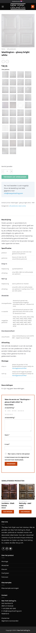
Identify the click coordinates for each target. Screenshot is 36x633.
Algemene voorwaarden (10, 621)
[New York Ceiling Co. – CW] (18, 6)
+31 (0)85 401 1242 (9, 608)
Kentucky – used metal (25, 504)
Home (3, 49)
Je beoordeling (10, 417)
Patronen (5, 577)
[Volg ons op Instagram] (7, 548)
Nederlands (16, 1)
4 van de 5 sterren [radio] (20, 411)
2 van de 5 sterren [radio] (9, 411)
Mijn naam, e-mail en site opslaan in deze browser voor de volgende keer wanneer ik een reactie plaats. (17, 457)
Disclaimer (5, 618)
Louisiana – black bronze (8, 504)
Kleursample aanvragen (10, 588)
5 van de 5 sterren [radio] (8, 414)
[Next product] (3, 61)
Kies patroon (5, 69)
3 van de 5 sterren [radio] (13, 411)
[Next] (34, 500)
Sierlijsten (5, 573)
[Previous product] (7, 61)
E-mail (7, 444)
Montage (5, 561)
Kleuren (4, 569)
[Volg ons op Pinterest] (10, 548)
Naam (7, 435)
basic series (22, 206)
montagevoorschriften (19, 368)
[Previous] (1, 500)
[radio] (5, 74)
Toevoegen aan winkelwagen (15, 177)
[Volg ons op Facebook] (3, 548)
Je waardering (9, 408)
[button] (3, 6)
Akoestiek (5, 565)
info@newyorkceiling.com (13, 193)
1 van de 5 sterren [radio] (5, 411)
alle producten (11, 49)
